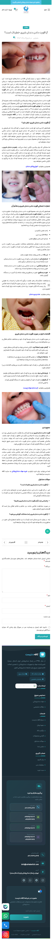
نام (48, 595)
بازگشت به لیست (26, 542)
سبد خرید (40, 770)
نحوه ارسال (40, 725)
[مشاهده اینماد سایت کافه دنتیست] (26, 686)
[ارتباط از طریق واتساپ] (5, 916)
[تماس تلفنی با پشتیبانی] (5, 925)
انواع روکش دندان (32, 166)
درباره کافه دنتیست (38, 720)
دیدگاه (47, 566)
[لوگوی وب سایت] (26, 10)
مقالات (26, 27)
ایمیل (47, 606)
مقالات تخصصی (39, 707)
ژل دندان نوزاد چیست (30, 388)
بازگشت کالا (40, 730)
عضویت (26, 917)
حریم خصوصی (36, 934)
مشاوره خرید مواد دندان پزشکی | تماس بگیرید (26, 2)
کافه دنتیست (35, 930)
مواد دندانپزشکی (38, 701)
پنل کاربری (40, 759)
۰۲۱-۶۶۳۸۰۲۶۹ (33, 856)
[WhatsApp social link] (47, 531)
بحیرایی (35, 38)
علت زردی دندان (34, 294)
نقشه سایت (14, 934)
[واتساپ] (30, 880)
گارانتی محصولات (38, 736)
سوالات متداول (39, 741)
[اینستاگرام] (42, 880)
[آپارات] (23, 880)
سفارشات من (40, 765)
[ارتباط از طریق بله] (5, 906)
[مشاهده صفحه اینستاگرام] (5, 934)
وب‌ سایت (47, 616)
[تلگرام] (36, 880)
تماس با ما (40, 746)
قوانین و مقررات (24, 934)
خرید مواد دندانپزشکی (20, 471)
